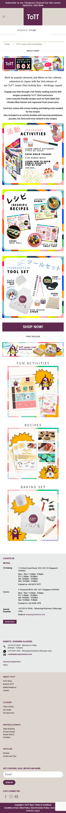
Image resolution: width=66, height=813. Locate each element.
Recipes (6, 753)
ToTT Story (7, 681)
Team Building (9, 729)
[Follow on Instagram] (11, 797)
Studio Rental (8, 734)
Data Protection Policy (40, 808)
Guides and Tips (9, 756)
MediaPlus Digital (33, 811)
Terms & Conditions (43, 805)
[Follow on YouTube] (16, 797)
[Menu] (3, 16)
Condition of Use (11, 808)
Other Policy (24, 808)
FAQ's (5, 665)
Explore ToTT (8, 684)
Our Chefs (7, 710)
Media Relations (9, 687)
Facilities (6, 737)
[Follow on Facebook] (6, 797)
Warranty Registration (12, 662)
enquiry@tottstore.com (35, 614)
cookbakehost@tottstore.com (20, 654)
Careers (6, 690)
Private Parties (9, 732)
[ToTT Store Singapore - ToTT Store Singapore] (33, 16)
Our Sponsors (8, 713)
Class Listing (8, 706)
